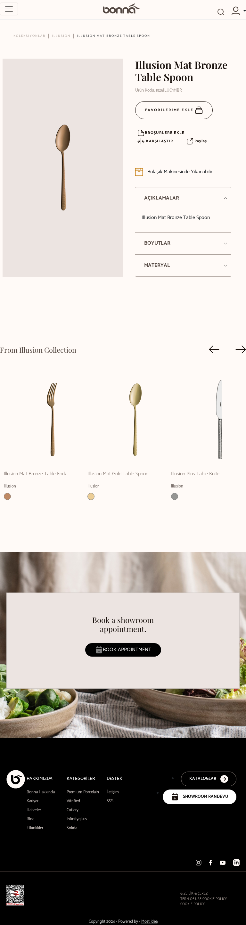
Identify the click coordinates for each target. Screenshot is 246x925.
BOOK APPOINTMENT (127, 649)
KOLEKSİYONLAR (29, 35)
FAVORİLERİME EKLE (170, 110)
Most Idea (149, 921)
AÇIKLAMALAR (161, 198)
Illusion (61, 35)
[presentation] (214, 349)
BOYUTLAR (157, 243)
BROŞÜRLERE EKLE (164, 133)
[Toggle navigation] (9, 9)
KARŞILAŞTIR (159, 141)
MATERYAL (157, 265)
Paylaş (200, 141)
